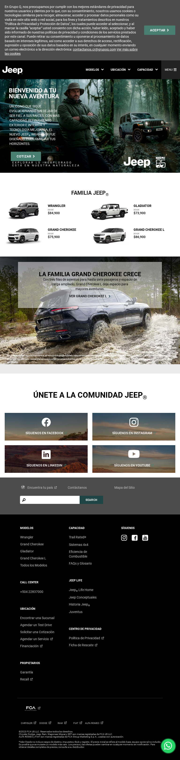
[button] (94, 69)
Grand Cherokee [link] (32, 544)
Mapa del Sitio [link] (124, 487)
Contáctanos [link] (77, 487)
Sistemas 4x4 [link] (78, 545)
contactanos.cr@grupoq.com (94, 49)
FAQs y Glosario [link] (80, 563)
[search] (50, 500)
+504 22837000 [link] (31, 592)
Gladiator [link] (27, 551)
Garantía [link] (26, 672)
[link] (159, 30)
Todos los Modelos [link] (33, 565)
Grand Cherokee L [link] (33, 558)
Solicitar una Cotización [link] (37, 632)
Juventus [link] (75, 612)
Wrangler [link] (26, 537)
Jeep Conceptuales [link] (83, 597)
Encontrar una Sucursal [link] (37, 618)
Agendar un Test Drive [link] (36, 625)
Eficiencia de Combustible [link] (78, 554)
